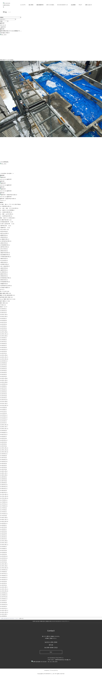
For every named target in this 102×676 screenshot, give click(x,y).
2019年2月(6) (3, 467)
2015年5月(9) (3, 554)
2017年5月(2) (3, 508)
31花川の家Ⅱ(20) (4, 229)
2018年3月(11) (4, 488)
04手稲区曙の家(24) (5, 281)
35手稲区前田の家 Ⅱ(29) (6, 221)
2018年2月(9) (3, 490)
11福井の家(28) (4, 268)
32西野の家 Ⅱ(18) (5, 227)
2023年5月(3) (3, 368)
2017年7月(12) (4, 504)
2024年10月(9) (4, 336)
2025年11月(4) (4, 314)
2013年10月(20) (4, 591)
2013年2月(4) (3, 606)
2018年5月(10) (4, 484)
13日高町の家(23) (4, 264)
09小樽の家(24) (4, 272)
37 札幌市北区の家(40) (6, 216)
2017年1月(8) (3, 515)
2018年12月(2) (4, 471)
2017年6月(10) (4, 506)
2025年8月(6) (3, 320)
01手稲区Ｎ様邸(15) (5, 287)
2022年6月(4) (3, 390)
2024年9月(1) (3, 337)
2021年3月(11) (4, 419)
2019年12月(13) (4, 448)
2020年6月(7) (3, 436)
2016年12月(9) (4, 517)
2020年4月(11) (4, 440)
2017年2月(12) (4, 513)
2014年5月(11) (4, 577)
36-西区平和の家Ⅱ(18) (5, 220)
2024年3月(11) (4, 349)
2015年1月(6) (3, 562)
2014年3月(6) (3, 581)
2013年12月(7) (4, 587)
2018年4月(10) (4, 486)
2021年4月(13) (4, 417)
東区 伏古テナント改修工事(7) (7, 218)
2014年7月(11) (4, 573)
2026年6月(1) (3, 308)
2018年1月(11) (4, 492)
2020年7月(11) (4, 434)
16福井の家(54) (4, 258)
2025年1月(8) (3, 330)
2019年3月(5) (3, 465)
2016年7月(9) (3, 527)
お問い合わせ (88, 5)
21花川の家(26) (4, 249)
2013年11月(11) (4, 589)
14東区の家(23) (4, 262)
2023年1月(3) (3, 376)
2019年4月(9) (3, 463)
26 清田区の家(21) (4, 239)
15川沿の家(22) (4, 260)
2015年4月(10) (4, 556)
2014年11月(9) (4, 566)
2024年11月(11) (4, 334)
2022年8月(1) (3, 386)
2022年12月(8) (4, 378)
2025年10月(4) (4, 316)
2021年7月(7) (3, 411)
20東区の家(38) (4, 250)
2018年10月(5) (4, 475)
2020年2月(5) (3, 444)
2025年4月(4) (3, 324)
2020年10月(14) (4, 428)
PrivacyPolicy (54, 670)
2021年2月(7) (3, 421)
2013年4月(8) (3, 602)
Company (46, 670)
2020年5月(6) (3, 438)
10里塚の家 (3, 27)
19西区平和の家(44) (5, 252)
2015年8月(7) (3, 548)
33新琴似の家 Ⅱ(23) (5, 225)
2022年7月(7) (3, 388)
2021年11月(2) (4, 403)
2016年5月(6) (3, 531)
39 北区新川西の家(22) (6, 212)
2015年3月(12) (4, 558)
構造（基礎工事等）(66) (5, 293)
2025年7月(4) (3, 322)
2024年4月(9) (3, 347)
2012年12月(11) (4, 610)
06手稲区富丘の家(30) (5, 278)
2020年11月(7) (4, 426)
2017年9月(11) (4, 500)
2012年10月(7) (4, 614)
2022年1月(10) (4, 399)
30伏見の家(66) (4, 231)
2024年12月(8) (4, 332)
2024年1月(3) (3, 353)
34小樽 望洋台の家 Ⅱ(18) (7, 223)
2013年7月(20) (4, 596)
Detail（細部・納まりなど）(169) (7, 299)
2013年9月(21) (4, 593)
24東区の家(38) (4, 243)
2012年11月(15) (4, 612)
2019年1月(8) (3, 469)
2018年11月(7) (4, 473)
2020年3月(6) (3, 442)
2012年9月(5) (3, 616)
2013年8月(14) (4, 595)
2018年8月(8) (3, 479)
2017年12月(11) (4, 494)
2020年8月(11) (4, 432)
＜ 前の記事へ (3, 173)
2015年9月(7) (3, 546)
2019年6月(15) (4, 459)
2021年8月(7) (3, 409)
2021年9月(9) (3, 407)
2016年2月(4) (3, 537)
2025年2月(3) (3, 328)
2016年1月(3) (3, 538)
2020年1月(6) (3, 446)
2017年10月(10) (4, 498)
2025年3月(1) (3, 326)
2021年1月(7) (3, 423)
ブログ (80, 5)
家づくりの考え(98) (4, 291)
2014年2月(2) (3, 583)
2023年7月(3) (3, 365)
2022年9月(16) (4, 384)
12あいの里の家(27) (5, 266)
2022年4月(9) (3, 394)
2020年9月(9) (3, 430)
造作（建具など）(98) (5, 301)
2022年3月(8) (3, 395)
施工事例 (31, 5)
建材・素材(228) (4, 303)
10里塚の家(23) (4, 270)
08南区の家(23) (4, 274)
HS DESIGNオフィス (62, 5)
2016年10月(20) (4, 521)
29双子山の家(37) (4, 233)
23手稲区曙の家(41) (5, 245)
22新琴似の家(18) (4, 247)
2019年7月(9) (3, 457)
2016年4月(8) (3, 533)
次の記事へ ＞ (10, 173)
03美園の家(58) (4, 283)
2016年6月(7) (3, 529)
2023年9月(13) (4, 361)
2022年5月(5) (3, 392)
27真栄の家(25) (4, 237)
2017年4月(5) (3, 509)
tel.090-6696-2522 (51, 647)
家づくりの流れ (50, 5)
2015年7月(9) (3, 550)
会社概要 (73, 5)
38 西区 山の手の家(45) (6, 214)
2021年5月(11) (4, 415)
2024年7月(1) (3, 341)
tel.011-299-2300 (51, 642)
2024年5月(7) (3, 345)
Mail (51, 652)
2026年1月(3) (3, 312)
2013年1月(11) (4, 608)
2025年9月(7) (3, 318)
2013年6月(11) (4, 598)
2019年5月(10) (4, 461)
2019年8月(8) (3, 455)
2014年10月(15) (4, 567)
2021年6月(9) (3, 413)
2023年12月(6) (4, 355)
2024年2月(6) (3, 351)
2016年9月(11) (4, 523)
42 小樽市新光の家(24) (5, 206)
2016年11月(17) (4, 519)
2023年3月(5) (3, 372)
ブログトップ (3, 200)
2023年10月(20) (4, 359)
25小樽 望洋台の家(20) (5, 241)
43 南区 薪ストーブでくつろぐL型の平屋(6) (10, 204)
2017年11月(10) (4, 496)
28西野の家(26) (4, 235)
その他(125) (3, 305)
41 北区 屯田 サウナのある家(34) (9, 208)
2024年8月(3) (3, 339)
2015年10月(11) (4, 544)
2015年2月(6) (3, 560)
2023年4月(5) (3, 370)
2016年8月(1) (3, 525)
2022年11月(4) (4, 380)
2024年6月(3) (3, 343)
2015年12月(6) (4, 540)
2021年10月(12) (4, 405)
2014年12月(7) (4, 564)
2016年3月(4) (3, 535)
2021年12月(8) (4, 401)
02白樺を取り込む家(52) (6, 285)
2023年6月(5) (3, 366)
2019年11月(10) (4, 450)
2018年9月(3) (3, 477)
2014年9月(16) (4, 569)
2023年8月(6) (3, 363)
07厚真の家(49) (4, 276)
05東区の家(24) (4, 279)
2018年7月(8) (3, 480)
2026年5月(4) (3, 310)
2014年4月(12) (4, 579)
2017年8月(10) (4, 502)
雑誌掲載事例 (40, 5)
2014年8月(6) (3, 571)
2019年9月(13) (4, 453)
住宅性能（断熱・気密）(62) (6, 297)
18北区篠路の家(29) (5, 254)
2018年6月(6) (3, 482)
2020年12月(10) (4, 424)
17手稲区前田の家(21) (5, 256)
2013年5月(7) (3, 600)
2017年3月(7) (3, 511)
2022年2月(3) (3, 397)
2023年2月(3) (3, 374)
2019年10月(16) (4, 452)
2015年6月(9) (3, 552)
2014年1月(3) (3, 585)
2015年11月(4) (4, 542)
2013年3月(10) (4, 604)
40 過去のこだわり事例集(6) (7, 210)
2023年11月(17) (4, 357)
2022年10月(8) (4, 382)
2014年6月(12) (4, 575)
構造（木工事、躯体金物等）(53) (7, 295)
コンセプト (23, 5)
